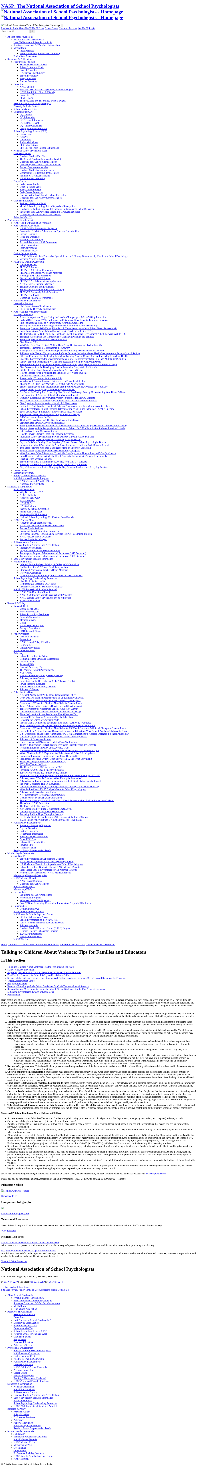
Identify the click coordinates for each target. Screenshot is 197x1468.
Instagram (23, 1287)
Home (4, 944)
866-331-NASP (37, 1281)
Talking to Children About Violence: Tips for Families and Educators (40, 967)
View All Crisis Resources (14, 1261)
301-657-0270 (11, 1281)
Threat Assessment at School (21, 980)
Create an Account (68, 28)
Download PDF (9, 1196)
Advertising (44, 1289)
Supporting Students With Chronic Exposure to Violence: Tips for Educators (44, 972)
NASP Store (38, 28)
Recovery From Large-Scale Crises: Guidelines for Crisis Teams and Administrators (48, 986)
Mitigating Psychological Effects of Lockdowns (30, 992)
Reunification (13, 994)
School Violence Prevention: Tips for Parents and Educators (30, 1242)
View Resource (8, 1230)
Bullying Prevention (17, 983)
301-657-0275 (56, 1281)
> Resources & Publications (21, 944)
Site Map (5, 1289)
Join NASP (83, 28)
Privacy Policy (18, 1289)
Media (54, 1289)
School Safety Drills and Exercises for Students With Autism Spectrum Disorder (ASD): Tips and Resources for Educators (66, 978)
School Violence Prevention (20, 969)
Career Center (51, 28)
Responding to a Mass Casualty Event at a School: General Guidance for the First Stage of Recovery (56, 989)
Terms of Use (31, 1289)
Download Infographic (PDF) (15, 1213)
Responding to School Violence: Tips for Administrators (28, 1250)
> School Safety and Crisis (72, 944)
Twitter (4, 1287)
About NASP (25, 28)
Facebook (13, 1287)
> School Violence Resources (100, 944)
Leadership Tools (9, 28)
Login (92, 28)
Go (33, 31)
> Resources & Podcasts (47, 944)
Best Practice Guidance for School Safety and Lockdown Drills (38, 975)
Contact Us (63, 1289)
